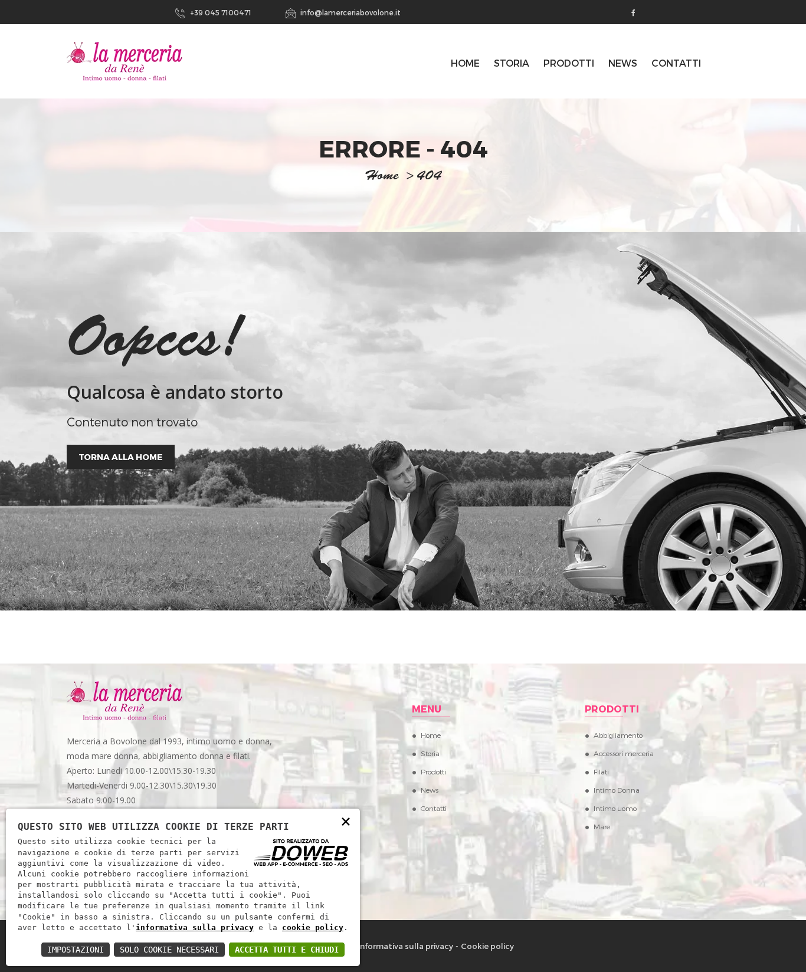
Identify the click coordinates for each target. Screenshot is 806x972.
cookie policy (312, 927)
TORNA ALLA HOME (120, 457)
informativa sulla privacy (195, 927)
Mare (602, 826)
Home (431, 735)
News (622, 62)
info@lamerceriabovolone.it (350, 12)
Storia (511, 62)
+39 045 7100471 (219, 12)
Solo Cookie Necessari (169, 949)
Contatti (676, 62)
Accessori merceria (624, 753)
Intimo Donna (617, 790)
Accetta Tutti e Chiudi (287, 949)
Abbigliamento (618, 735)
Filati (601, 771)
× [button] (345, 820)
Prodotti (568, 62)
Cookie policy (487, 946)
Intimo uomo (615, 808)
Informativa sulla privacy (405, 946)
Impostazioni (75, 949)
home (382, 177)
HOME (465, 62)
